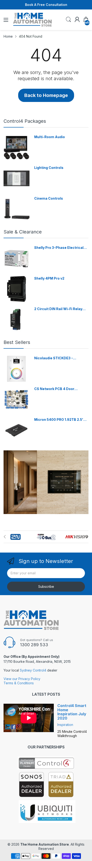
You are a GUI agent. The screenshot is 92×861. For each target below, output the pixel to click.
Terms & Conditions (19, 683)
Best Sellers (17, 342)
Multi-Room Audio (49, 137)
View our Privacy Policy (22, 679)
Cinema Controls (48, 198)
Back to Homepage (46, 95)
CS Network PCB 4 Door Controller (54, 389)
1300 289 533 (34, 644)
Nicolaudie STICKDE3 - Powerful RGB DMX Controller (59, 358)
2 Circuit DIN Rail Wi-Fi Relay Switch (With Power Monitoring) (61, 309)
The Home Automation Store (44, 844)
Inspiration (65, 725)
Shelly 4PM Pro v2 (49, 278)
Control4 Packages (25, 121)
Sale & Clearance (23, 232)
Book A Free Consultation (46, 5)
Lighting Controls (48, 168)
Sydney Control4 (33, 670)
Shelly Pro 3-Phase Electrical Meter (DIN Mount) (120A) (59, 248)
